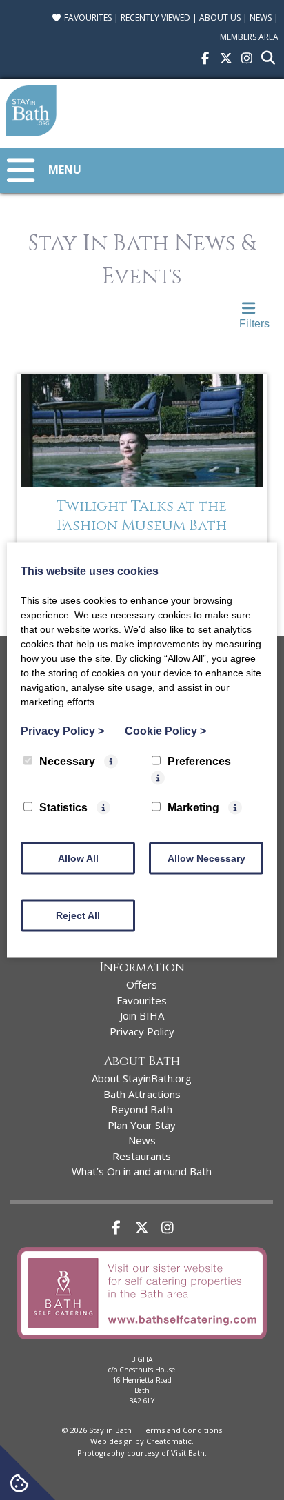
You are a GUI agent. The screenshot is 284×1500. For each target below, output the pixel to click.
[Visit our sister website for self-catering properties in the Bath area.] (141, 1342)
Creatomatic (169, 1441)
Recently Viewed (155, 17)
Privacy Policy (142, 1031)
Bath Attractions (142, 1094)
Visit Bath (188, 1453)
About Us (220, 17)
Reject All (78, 915)
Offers (141, 984)
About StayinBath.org (142, 1078)
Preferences (199, 761)
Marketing (193, 807)
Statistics (63, 807)
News (261, 17)
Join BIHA (142, 1015)
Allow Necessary (206, 858)
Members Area (249, 37)
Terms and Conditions (181, 1430)
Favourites (87, 17)
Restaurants (141, 1156)
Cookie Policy (165, 731)
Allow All (78, 858)
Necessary (67, 761)
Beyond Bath (141, 1109)
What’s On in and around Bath (142, 1171)
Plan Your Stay (142, 1125)
